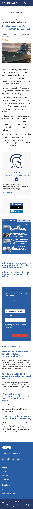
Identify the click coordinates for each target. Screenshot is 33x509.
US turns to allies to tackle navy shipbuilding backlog (16, 417)
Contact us (5, 479)
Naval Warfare (17, 20)
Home (4, 20)
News (9, 20)
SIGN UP (20, 335)
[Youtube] (18, 459)
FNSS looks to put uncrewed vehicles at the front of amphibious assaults (16, 397)
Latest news (6, 472)
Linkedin (18, 211)
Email (8, 307)
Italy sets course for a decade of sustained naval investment (16, 376)
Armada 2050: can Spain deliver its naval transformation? (15, 353)
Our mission (6, 490)
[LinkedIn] (3, 459)
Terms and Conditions (12, 501)
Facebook (18, 204)
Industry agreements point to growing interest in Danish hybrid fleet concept (16, 265)
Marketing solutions (8, 493)
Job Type (9, 315)
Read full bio (7, 192)
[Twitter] (13, 459)
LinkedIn (16, 179)
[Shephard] (9, 3)
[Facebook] (8, 459)
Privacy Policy (14, 325)
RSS (3, 40)
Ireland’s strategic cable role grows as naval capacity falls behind (15, 274)
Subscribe (5, 475)
